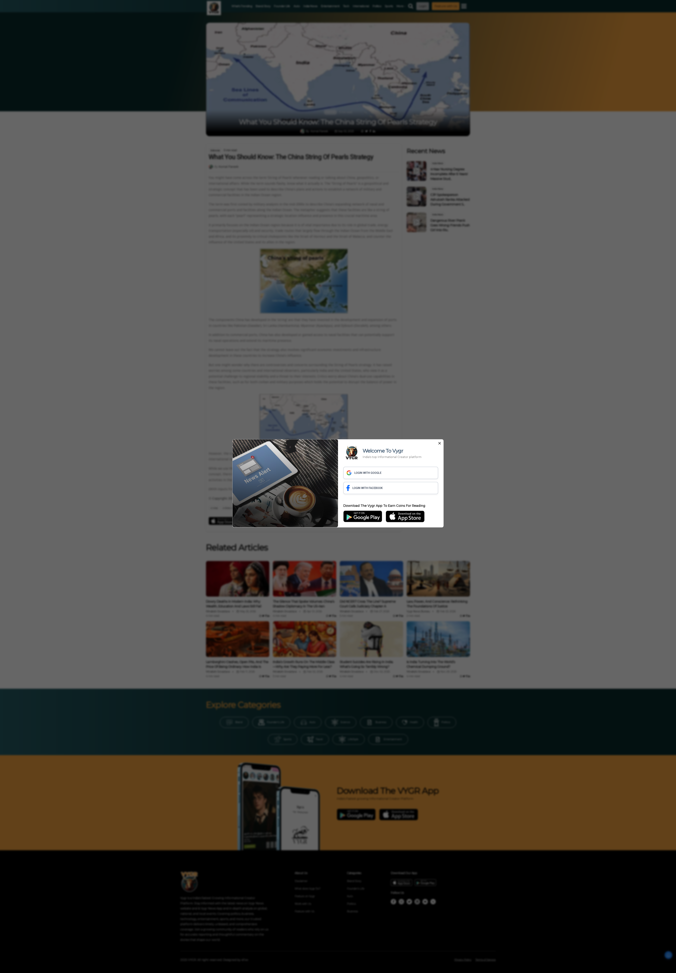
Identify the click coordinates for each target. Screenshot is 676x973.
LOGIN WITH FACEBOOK (367, 488)
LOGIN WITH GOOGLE (367, 473)
